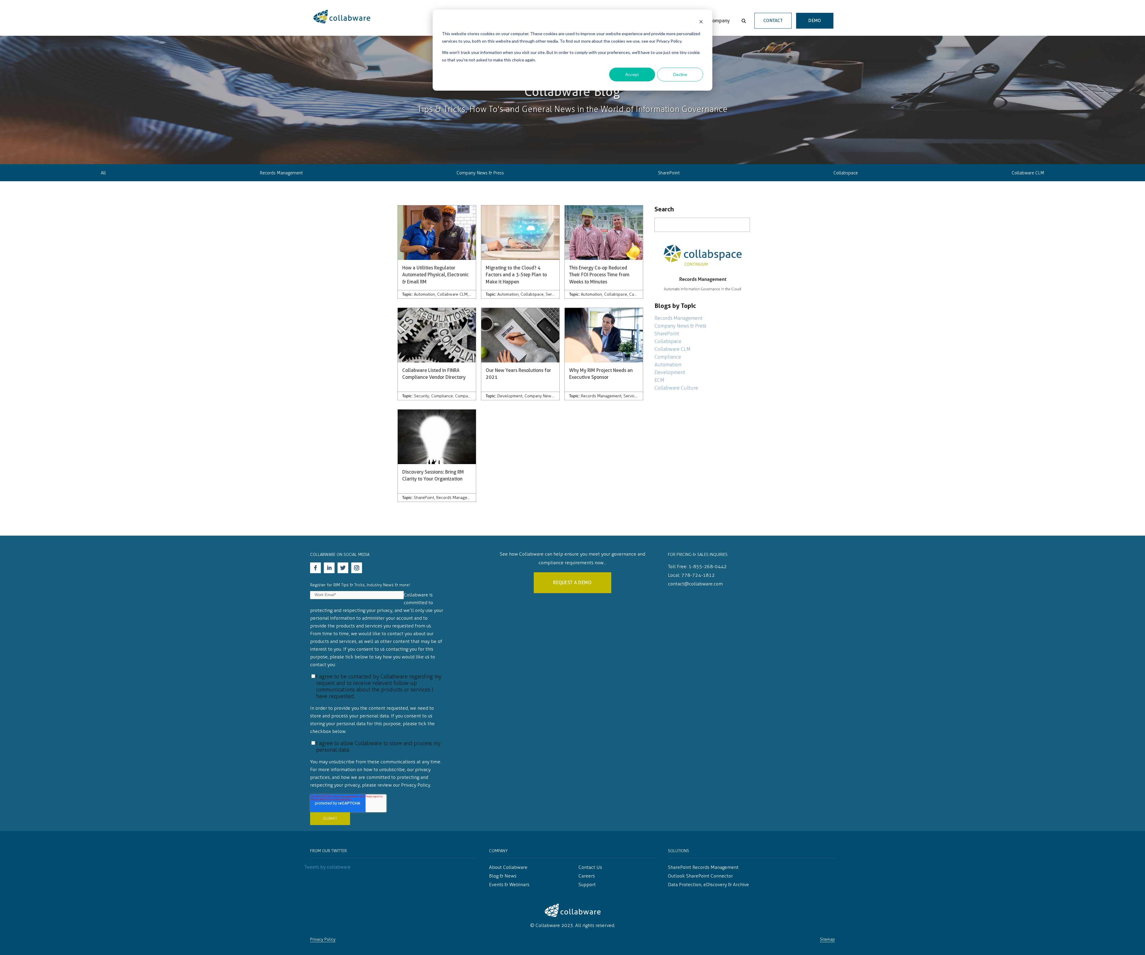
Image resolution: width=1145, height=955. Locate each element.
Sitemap (827, 939)
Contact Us (590, 867)
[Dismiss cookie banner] (701, 22)
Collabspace (845, 173)
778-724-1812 (698, 575)
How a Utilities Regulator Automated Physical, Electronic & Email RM (435, 275)
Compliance (442, 396)
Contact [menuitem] (773, 20)
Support (587, 884)
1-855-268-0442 (707, 566)
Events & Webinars (509, 884)
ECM (659, 380)
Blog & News (502, 876)
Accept (632, 74)
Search (664, 209)
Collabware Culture (676, 388)
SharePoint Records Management (703, 867)
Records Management (281, 173)
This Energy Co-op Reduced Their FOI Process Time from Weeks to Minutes (599, 275)
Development (509, 396)
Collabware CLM (1028, 173)
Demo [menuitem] (814, 20)
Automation (424, 294)
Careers (586, 876)
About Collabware (508, 867)
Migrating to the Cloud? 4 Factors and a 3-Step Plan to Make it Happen (516, 275)
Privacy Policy (322, 939)
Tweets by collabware (327, 867)
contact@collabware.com (695, 584)
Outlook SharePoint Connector (700, 876)
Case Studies (641, 294)
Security (421, 396)
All (103, 173)
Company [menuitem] (719, 21)
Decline (680, 74)
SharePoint (669, 173)
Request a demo (572, 582)
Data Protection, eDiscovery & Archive (708, 884)
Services (553, 294)
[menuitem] (744, 21)
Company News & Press (480, 173)
